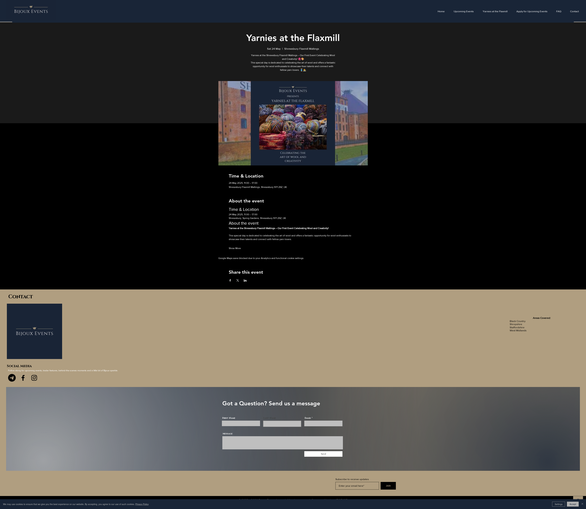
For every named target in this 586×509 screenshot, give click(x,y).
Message (228, 434)
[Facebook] (23, 378)
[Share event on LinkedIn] (245, 280)
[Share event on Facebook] (230, 280)
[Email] (12, 378)
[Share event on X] (237, 280)
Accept (573, 504)
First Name (228, 418)
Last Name (269, 418)
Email (308, 418)
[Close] (582, 504)
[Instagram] (34, 378)
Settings (558, 504)
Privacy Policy (142, 504)
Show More (235, 248)
